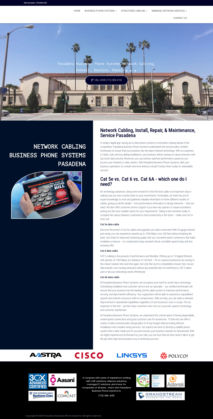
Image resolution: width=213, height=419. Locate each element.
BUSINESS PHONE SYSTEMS (100, 10)
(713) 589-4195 (41, 3)
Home (77, 10)
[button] (106, 80)
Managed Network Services (168, 10)
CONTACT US (180, 18)
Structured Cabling (133, 10)
